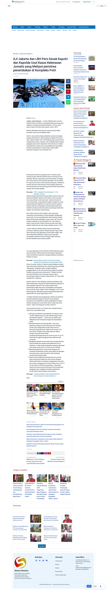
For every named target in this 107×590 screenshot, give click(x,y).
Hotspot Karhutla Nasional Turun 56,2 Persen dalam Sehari (50, 537)
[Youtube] (49, 453)
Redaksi (57, 568)
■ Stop (94, 586)
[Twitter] (42, 453)
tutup (9, 5)
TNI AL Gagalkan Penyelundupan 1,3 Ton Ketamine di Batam (46, 193)
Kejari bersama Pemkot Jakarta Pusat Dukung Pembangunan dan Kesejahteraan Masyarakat (18, 490)
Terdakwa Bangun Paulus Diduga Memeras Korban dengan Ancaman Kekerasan (47, 375)
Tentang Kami (58, 561)
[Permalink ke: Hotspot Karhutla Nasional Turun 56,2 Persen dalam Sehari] (66, 537)
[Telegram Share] (68, 97)
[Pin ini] (68, 91)
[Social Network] (93, 2)
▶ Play (89, 586)
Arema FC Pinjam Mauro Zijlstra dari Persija (80, 225)
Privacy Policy (58, 571)
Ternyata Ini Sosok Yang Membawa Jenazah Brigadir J (56, 459)
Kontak (57, 564)
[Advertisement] (53, 14)
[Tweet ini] (68, 86)
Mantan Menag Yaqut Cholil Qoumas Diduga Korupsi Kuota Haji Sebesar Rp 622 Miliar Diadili (48, 261)
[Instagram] (45, 453)
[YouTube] (46, 560)
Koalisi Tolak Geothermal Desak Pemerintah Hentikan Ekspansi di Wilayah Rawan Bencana (80, 197)
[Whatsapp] (68, 102)
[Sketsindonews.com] (18, 1)
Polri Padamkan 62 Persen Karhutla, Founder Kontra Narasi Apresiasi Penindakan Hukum (30, 490)
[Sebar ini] (68, 81)
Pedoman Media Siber (60, 575)
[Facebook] (38, 453)
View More (42, 546)
